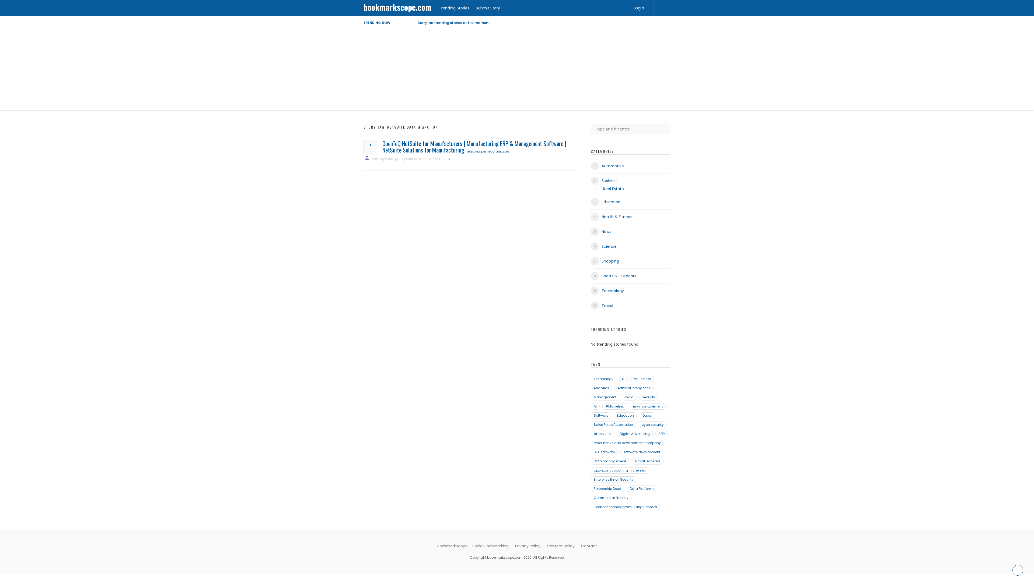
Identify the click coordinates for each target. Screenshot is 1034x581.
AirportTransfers (648, 461)
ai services (602, 433)
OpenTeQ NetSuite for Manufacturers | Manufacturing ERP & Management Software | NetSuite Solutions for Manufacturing (474, 146)
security (648, 397)
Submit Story (488, 8)
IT (623, 379)
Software (601, 415)
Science (609, 246)
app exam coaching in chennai (620, 470)
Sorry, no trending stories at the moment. (454, 22)
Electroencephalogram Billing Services (625, 507)
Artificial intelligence (634, 388)
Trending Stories (454, 8)
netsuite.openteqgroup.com (488, 151)
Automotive (613, 166)
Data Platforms (642, 488)
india (629, 397)
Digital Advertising (635, 433)
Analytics (601, 388)
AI (595, 406)
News (606, 231)
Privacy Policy (527, 546)
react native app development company (627, 443)
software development (641, 452)
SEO (661, 433)
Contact (589, 546)
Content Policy (561, 546)
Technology (613, 290)
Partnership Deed (607, 488)
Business (432, 159)
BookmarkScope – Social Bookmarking (473, 546)
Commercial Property (611, 497)
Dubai (647, 415)
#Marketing (614, 406)
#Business (642, 379)
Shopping (610, 261)
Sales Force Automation (613, 424)
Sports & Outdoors (619, 276)
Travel (607, 305)
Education (611, 202)
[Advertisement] (517, 70)
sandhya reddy (385, 159)
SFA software (604, 452)
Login (638, 8)
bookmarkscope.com (397, 7)
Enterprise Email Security (613, 479)
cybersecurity (653, 424)
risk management (648, 406)
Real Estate (613, 189)
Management (605, 397)
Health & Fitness (617, 216)
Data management (610, 461)
